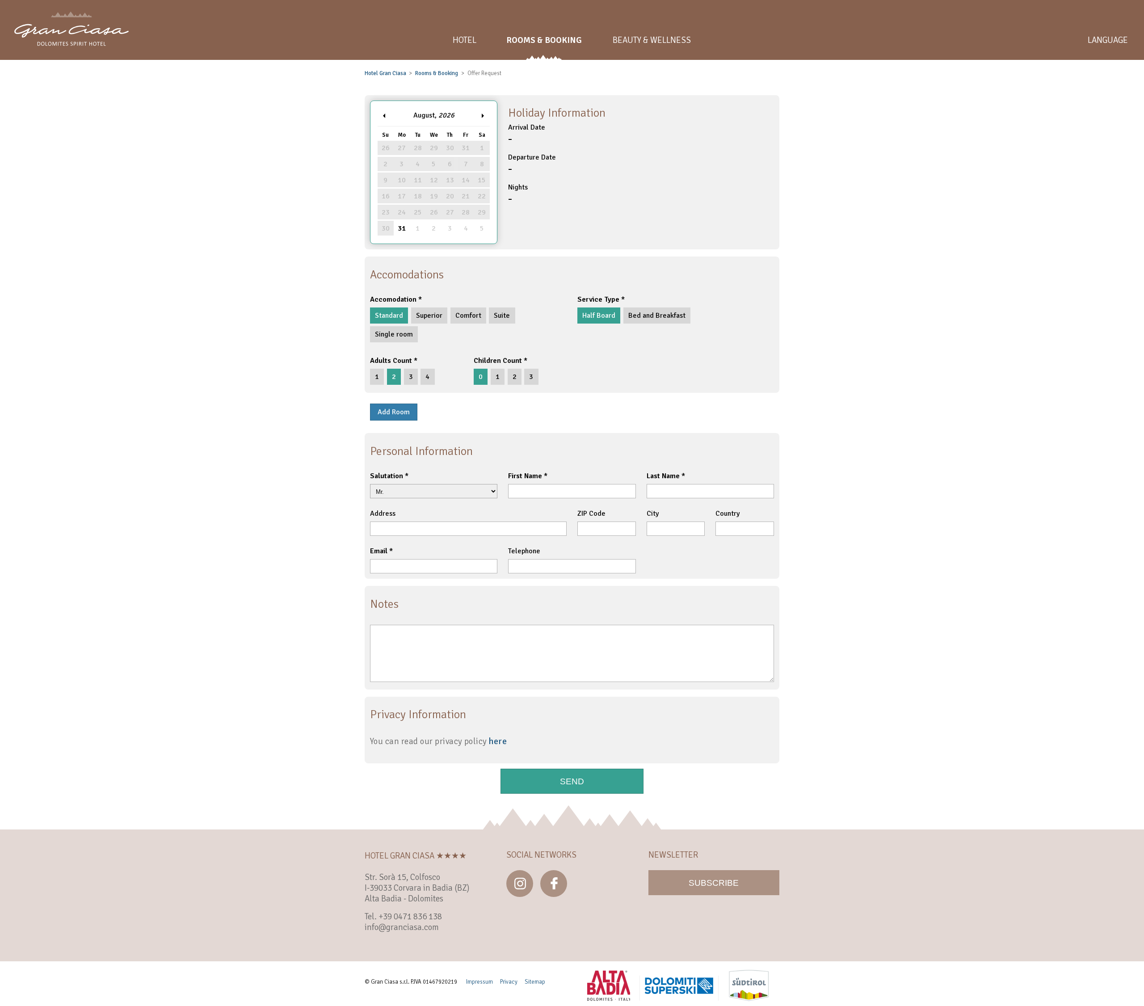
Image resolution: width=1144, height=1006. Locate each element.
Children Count (498, 360)
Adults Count (391, 360)
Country (727, 513)
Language (1108, 40)
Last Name (663, 475)
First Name (525, 475)
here (498, 741)
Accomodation (393, 299)
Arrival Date (526, 134)
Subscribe (714, 883)
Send (572, 781)
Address (382, 513)
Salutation (386, 475)
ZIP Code (591, 513)
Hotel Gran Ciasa (385, 73)
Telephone (524, 551)
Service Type (598, 299)
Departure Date (532, 164)
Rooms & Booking (436, 73)
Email (378, 551)
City (653, 513)
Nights (518, 194)
